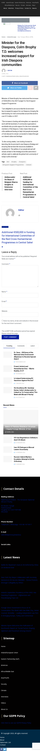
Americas (28, 2)
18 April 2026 (10, 432)
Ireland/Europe (10, 2)
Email (4, 301)
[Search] (32, 20)
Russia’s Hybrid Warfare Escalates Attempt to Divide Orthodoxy (24, 459)
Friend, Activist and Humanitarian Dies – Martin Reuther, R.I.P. (24, 369)
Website (4, 311)
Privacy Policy (19, 8)
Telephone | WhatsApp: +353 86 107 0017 (16, 524)
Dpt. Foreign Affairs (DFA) (25, 37)
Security (18, 5)
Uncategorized (24, 76)
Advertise (11, 8)
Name (4, 292)
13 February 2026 (20, 452)
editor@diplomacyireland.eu (11, 535)
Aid (8, 162)
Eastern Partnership (20, 2)
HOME (3, 2)
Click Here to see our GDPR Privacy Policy (16, 723)
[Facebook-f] (14, 13)
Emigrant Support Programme (13, 165)
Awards (34, 8)
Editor (10, 70)
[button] (36, 20)
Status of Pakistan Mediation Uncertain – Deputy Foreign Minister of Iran (20, 428)
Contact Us (28, 8)
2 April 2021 (5, 73)
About (33, 5)
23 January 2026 (20, 464)
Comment (6, 264)
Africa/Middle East (9, 5)
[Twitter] (20, 13)
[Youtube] (26, 13)
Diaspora (22, 162)
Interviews (28, 5)
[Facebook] (4, 550)
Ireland (28, 165)
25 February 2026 (20, 442)
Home (3, 37)
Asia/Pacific (35, 2)
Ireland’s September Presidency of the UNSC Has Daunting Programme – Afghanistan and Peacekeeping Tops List (18, 595)
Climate (23, 5)
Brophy (14, 162)
